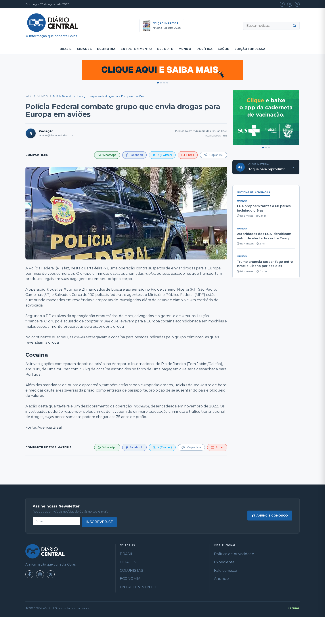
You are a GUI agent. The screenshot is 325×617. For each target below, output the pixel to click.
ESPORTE (165, 49)
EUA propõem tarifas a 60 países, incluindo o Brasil (264, 208)
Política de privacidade (234, 554)
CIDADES (84, 49)
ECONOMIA (106, 49)
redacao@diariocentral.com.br (56, 135)
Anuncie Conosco (272, 515)
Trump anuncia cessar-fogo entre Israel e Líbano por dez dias (265, 264)
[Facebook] (282, 4)
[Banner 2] (161, 82)
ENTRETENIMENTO (136, 49)
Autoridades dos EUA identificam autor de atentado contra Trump (264, 236)
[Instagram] (289, 4)
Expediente (224, 562)
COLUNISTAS (131, 570)
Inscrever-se (99, 522)
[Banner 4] (167, 82)
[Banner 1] (158, 82)
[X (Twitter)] (297, 4)
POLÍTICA (204, 49)
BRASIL (66, 49)
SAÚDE (223, 49)
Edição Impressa (250, 49)
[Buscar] (294, 25)
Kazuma (294, 608)
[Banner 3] (164, 82)
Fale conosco (225, 570)
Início (28, 96)
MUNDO (185, 49)
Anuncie (221, 579)
